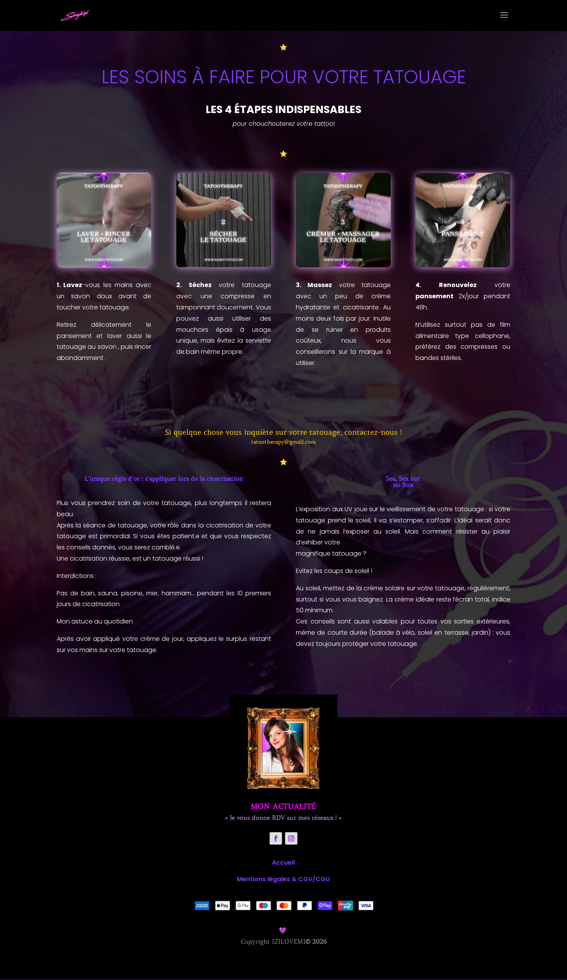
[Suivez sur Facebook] (276, 838)
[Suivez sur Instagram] (291, 838)
